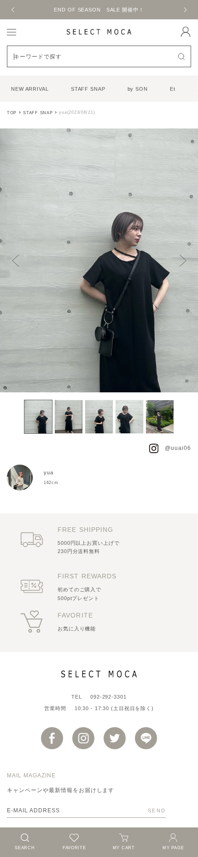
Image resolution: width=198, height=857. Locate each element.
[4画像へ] (129, 417)
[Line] (146, 738)
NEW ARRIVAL (30, 89)
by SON (138, 89)
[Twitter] (115, 738)
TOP (12, 113)
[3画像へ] (99, 417)
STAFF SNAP (88, 89)
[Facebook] (52, 738)
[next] (184, 9)
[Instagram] (83, 738)
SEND (157, 810)
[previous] (13, 9)
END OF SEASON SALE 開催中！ (99, 9)
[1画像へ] (38, 417)
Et (172, 89)
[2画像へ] (68, 417)
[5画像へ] (160, 417)
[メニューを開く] (11, 31)
